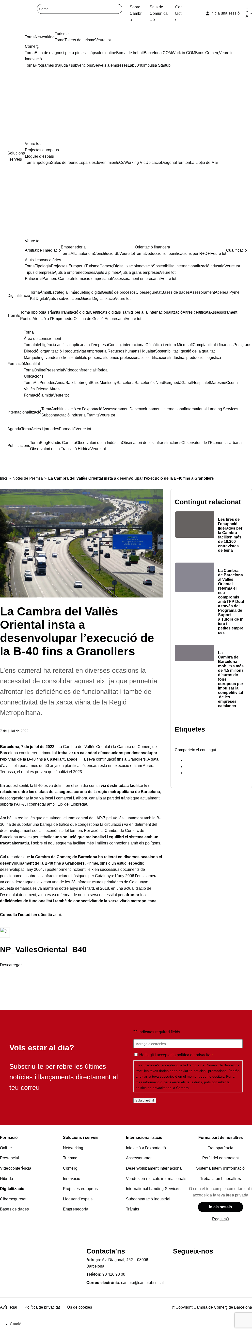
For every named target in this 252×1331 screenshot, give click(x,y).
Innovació (71, 1179)
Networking (73, 1148)
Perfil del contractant (220, 1158)
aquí (57, 915)
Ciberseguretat (13, 1199)
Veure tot (32, 143)
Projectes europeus (80, 1189)
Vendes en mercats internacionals (156, 1179)
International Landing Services (153, 1189)
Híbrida (6, 1179)
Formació (9, 1137)
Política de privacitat (42, 1307)
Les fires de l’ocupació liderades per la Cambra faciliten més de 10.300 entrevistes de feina (230, 534)
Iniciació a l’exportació (146, 1148)
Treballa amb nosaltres (220, 1179)
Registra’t (220, 1219)
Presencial (9, 1158)
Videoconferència (16, 1168)
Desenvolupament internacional (154, 1168)
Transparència (220, 1148)
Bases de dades (14, 1209)
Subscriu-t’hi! (144, 1100)
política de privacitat (194, 1055)
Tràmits (132, 1209)
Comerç (70, 1168)
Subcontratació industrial (148, 1199)
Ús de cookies (79, 1307)
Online (6, 1148)
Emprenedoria (75, 1209)
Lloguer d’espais (78, 1199)
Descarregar (11, 965)
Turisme (70, 1158)
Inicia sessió (220, 1207)
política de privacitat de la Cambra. (163, 1088)
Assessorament (140, 1158)
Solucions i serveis (80, 1137)
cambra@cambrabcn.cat (142, 1283)
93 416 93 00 (113, 1274)
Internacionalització (144, 1137)
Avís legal (8, 1307)
